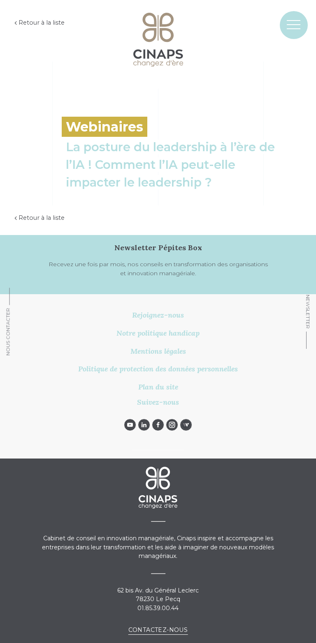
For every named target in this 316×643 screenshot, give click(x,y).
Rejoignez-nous (158, 315)
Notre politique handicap (158, 333)
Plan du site (158, 387)
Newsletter (308, 312)
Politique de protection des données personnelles (158, 368)
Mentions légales (158, 351)
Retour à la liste (42, 22)
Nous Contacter (8, 331)
